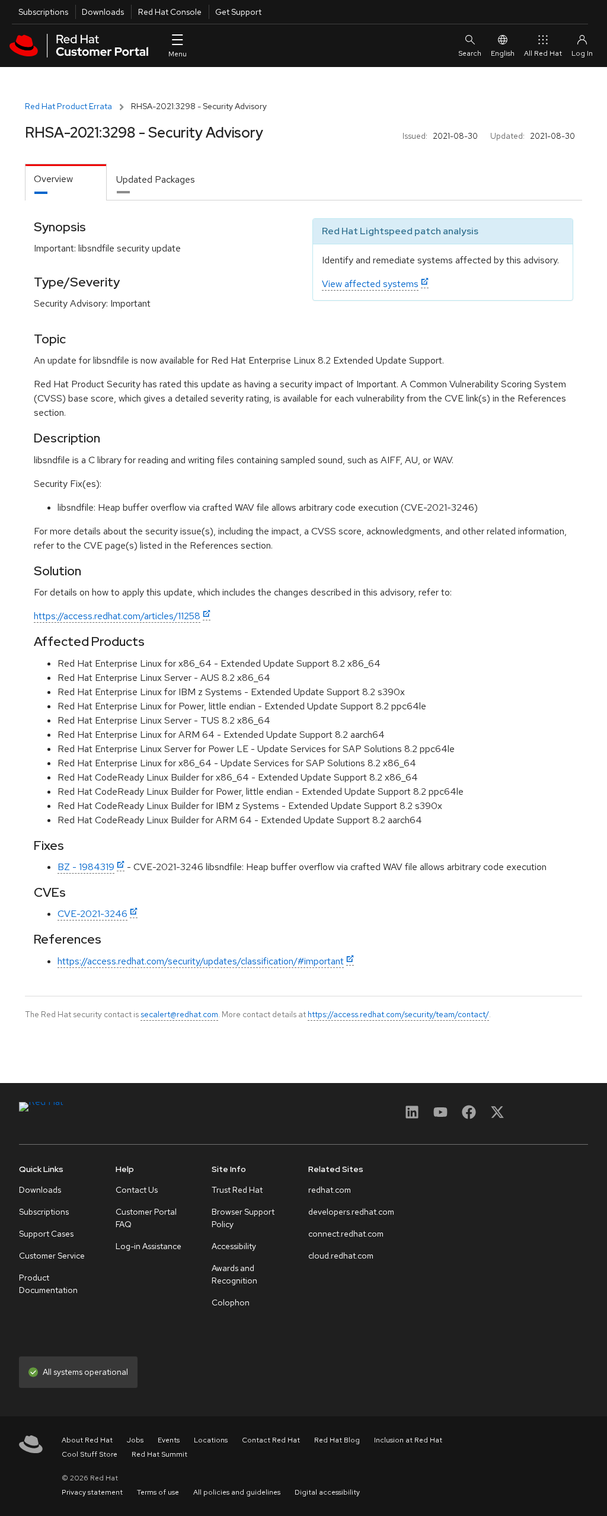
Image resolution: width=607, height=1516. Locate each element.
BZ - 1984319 (85, 867)
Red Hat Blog (337, 1440)
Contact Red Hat (271, 1440)
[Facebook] (469, 1116)
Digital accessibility (327, 1492)
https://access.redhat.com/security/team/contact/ (398, 1014)
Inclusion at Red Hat (408, 1440)
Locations (211, 1440)
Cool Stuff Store (89, 1454)
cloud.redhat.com (340, 1255)
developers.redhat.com (351, 1211)
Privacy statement (92, 1492)
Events (169, 1440)
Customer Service (52, 1255)
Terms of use (158, 1492)
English (503, 53)
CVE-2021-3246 (92, 913)
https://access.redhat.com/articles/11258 (117, 616)
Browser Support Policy (243, 1218)
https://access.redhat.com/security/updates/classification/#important (200, 961)
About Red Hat (87, 1440)
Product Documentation (48, 1283)
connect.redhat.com (346, 1233)
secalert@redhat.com (179, 1014)
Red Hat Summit (159, 1454)
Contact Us (137, 1189)
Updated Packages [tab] (155, 179)
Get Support (238, 12)
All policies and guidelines (236, 1492)
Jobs (135, 1440)
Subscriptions (43, 12)
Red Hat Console (170, 12)
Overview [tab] (53, 179)
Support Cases (46, 1233)
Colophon (231, 1302)
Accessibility (234, 1246)
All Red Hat (543, 53)
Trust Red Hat (237, 1189)
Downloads (103, 12)
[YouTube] (440, 1116)
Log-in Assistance (148, 1246)
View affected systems (370, 284)
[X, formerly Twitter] (497, 1116)
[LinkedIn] (412, 1116)
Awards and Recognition (234, 1274)
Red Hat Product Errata (68, 106)
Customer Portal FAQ (146, 1218)
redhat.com (329, 1189)
